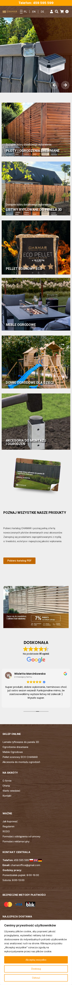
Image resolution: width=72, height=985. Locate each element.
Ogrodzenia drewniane (15, 747)
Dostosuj (36, 968)
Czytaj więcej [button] (36, 702)
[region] (36, 952)
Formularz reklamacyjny (16, 841)
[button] (54, 85)
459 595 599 (21, 860)
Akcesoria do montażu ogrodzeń (21, 762)
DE (42, 11)
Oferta (6, 785)
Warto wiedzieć (11, 790)
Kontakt (7, 795)
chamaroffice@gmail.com (25, 865)
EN (33, 11)
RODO (6, 831)
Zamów (12, 66)
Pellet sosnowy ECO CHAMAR (20, 757)
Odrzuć (36, 977)
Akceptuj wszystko (36, 959)
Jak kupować (10, 821)
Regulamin (8, 826)
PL (25, 11)
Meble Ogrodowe (13, 752)
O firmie (7, 780)
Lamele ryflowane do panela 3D (21, 742)
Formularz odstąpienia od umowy (21, 836)
